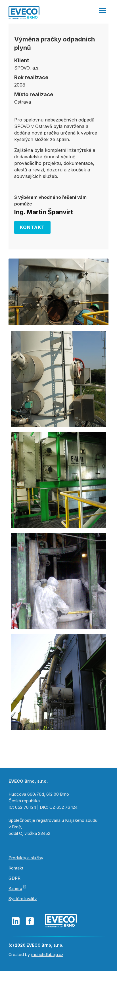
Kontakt (32, 227)
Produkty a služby (26, 857)
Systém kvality (23, 898)
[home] (24, 12)
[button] (102, 8)
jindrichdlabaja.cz (47, 954)
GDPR (14, 878)
